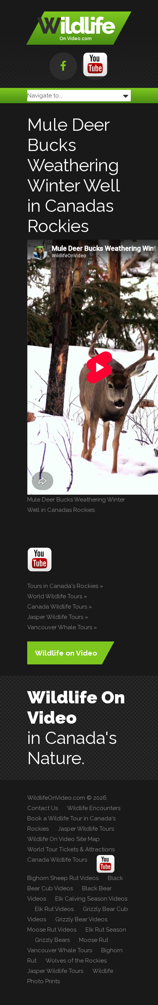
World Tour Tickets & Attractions (71, 849)
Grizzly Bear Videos (81, 919)
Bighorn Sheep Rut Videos (63, 878)
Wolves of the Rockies (76, 960)
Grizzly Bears (52, 940)
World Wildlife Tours (54, 596)
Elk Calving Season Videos (91, 898)
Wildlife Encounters (93, 808)
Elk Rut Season (106, 929)
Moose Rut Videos (51, 929)
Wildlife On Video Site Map (63, 839)
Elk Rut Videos (54, 909)
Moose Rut (93, 940)
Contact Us (42, 808)
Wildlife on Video (66, 653)
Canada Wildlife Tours (57, 606)
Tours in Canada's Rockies (62, 586)
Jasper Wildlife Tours (55, 617)
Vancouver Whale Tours (59, 627)
